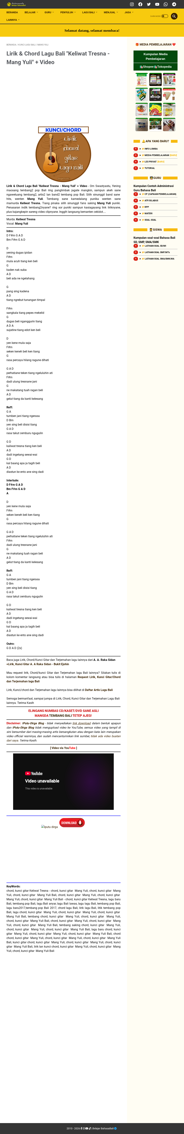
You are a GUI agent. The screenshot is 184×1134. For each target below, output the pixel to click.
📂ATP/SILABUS (150, 200)
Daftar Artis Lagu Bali (99, 690)
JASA (128, 12)
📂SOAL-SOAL (149, 220)
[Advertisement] (63, 96)
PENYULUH (66, 12)
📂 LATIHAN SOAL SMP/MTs (156, 252)
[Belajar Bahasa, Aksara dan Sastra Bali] (22, 4)
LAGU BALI (88, 12)
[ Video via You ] (63, 748)
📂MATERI (147, 213)
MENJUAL (109, 12)
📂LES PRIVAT (153, 161)
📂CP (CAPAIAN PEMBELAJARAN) (159, 194)
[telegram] (174, 4)
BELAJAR (30, 12)
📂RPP (145, 207)
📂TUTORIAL (148, 168)
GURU (48, 12)
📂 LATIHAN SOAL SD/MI (154, 246)
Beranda (12, 12)
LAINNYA (11, 19)
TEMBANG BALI (60, 715)
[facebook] (140, 4)
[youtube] (157, 4)
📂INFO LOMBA (150, 149)
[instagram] (131, 4)
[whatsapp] (165, 4)
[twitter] (148, 4)
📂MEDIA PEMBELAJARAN (159, 155)
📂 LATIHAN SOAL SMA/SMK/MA (158, 259)
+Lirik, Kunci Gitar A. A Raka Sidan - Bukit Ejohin (37, 664)
